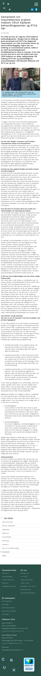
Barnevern (6, 573)
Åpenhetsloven (25, 589)
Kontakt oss (24, 573)
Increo (22, 650)
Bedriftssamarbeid (8, 608)
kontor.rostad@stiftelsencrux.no (12, 643)
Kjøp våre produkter (9, 611)
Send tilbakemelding (27, 593)
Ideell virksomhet (26, 580)
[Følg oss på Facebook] (36, 9)
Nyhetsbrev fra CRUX (27, 586)
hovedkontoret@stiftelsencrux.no (13, 631)
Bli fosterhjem (7, 601)
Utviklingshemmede (9, 586)
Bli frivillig (5, 604)
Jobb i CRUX (24, 583)
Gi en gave (5, 614)
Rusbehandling (7, 576)
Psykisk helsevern (8, 580)
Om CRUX (23, 576)
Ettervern (5, 583)
